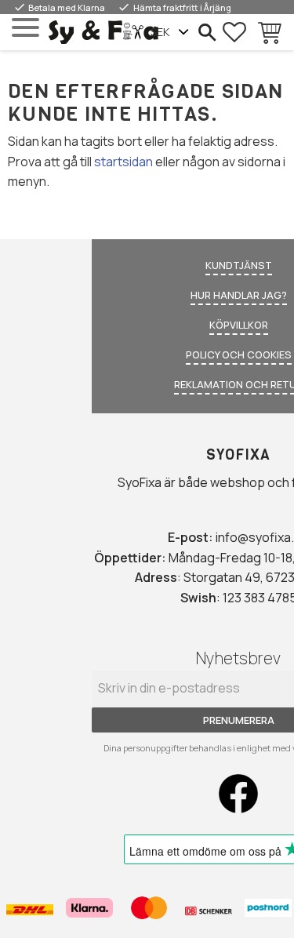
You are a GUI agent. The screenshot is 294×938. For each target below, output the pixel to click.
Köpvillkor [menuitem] (238, 325)
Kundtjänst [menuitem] (238, 265)
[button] (25, 28)
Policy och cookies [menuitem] (239, 354)
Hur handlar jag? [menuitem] (239, 295)
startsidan (123, 161)
